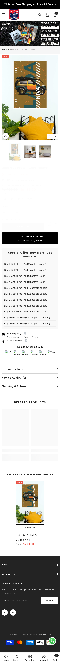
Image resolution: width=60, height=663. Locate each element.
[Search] (40, 15)
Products (14, 49)
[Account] (47, 15)
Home (4, 49)
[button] (49, 136)
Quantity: (6, 206)
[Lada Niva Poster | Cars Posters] (30, 502)
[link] (50, 226)
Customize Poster (30, 238)
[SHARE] (56, 223)
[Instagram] (13, 612)
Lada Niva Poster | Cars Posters (28, 535)
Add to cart (23, 227)
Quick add (30, 528)
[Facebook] (5, 612)
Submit (49, 600)
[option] (30, 97)
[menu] (3, 15)
